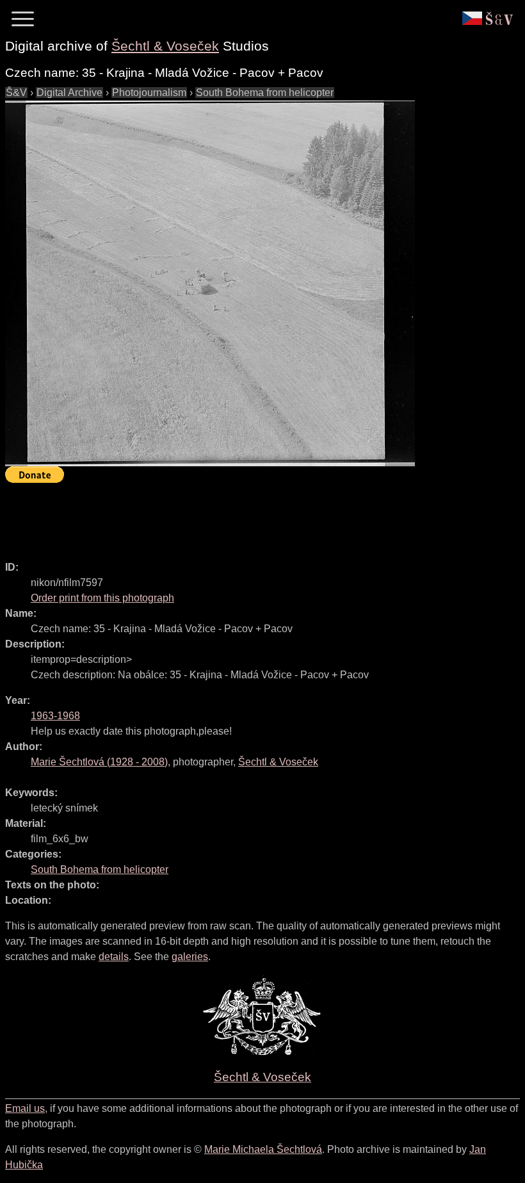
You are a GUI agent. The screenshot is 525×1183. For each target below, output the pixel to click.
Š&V (16, 92)
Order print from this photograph (102, 597)
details (114, 956)
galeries (190, 956)
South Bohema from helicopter (265, 92)
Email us (25, 1108)
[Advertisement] (238, 516)
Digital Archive (69, 92)
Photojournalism (149, 92)
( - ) (99, 761)
